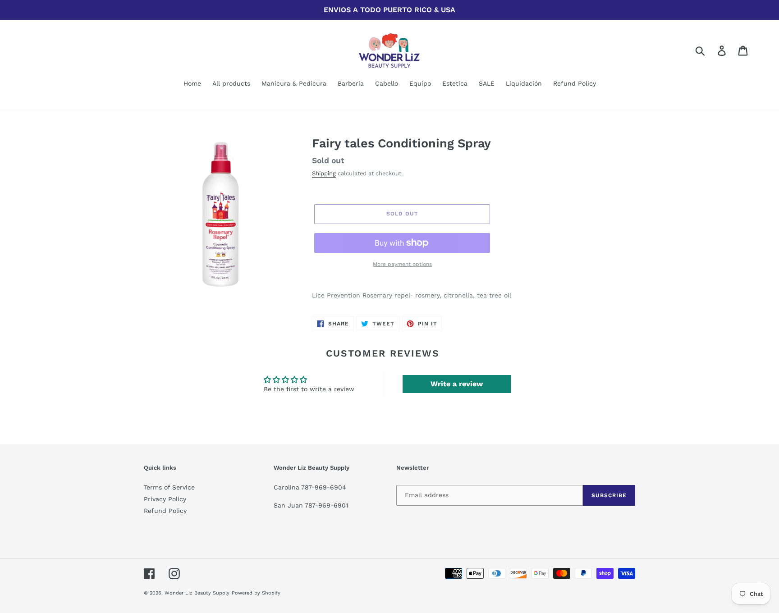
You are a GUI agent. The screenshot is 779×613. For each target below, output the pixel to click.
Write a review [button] (457, 384)
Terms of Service (169, 487)
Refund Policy (165, 510)
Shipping (324, 173)
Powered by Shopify (256, 593)
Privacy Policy (165, 499)
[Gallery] (221, 213)
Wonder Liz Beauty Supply (197, 593)
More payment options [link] (402, 264)
